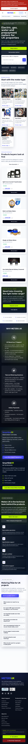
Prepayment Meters (19, 708)
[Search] (24, 59)
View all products (13, 164)
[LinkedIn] (8, 693)
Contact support (14, 8)
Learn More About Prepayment (13, 457)
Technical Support (5, 702)
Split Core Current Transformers (12, 182)
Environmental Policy (6, 725)
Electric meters (5, 67)
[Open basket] (25, 12)
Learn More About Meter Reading (13, 487)
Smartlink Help (4, 704)
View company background (13, 520)
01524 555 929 (14, 309)
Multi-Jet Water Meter (9, 211)
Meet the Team (5, 718)
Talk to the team (13, 516)
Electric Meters (18, 700)
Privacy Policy (4, 721)
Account (21, 12)
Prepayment (4, 70)
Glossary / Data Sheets (6, 708)
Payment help (23, 16)
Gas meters (13, 67)
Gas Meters (17, 704)
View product (14, 192)
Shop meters (14, 48)
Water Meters (18, 702)
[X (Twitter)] (5, 693)
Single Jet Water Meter (9, 240)
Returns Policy (4, 706)
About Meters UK (5, 716)
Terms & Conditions (5, 723)
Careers (3, 720)
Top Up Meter (15, 736)
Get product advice (14, 52)
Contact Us (4, 700)
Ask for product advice (9, 595)
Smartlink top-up (16, 16)
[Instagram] (11, 693)
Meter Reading (18, 710)
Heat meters (12, 70)
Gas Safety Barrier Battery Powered (13, 269)
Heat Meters (17, 706)
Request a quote (14, 305)
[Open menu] (2, 12)
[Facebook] (3, 693)
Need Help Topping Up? (15, 740)
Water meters (21, 67)
